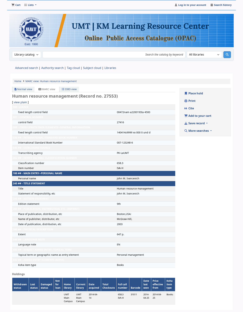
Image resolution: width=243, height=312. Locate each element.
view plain (20, 102)
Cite (191, 108)
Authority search (52, 68)
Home (17, 81)
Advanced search (26, 68)
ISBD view (70, 89)
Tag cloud (73, 68)
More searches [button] (199, 131)
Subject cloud (92, 68)
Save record (196, 123)
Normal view (24, 89)
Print (192, 101)
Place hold (195, 93)
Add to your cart (199, 116)
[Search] (227, 54)
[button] (16, 5)
